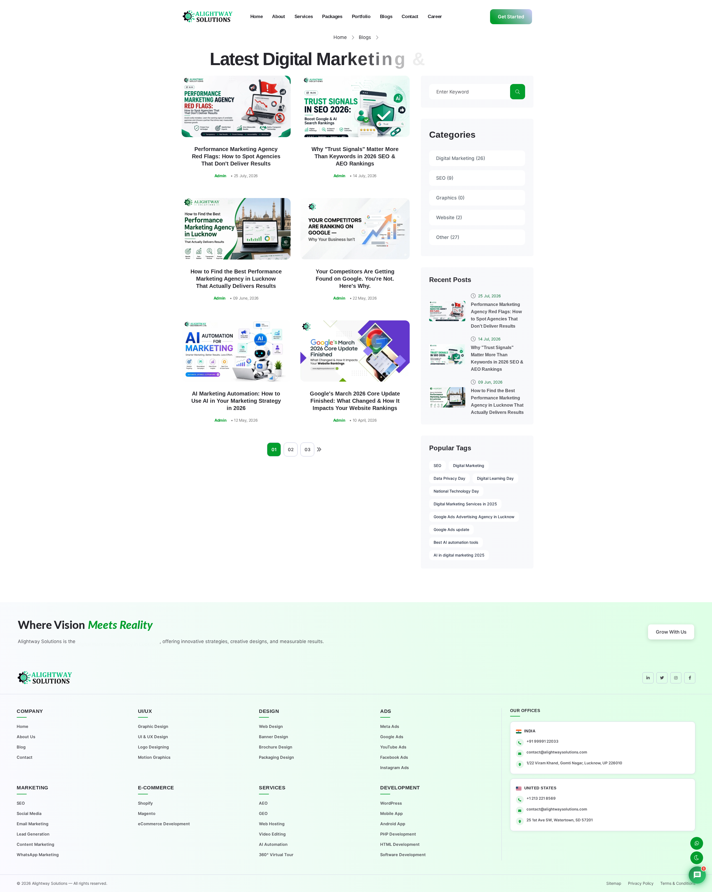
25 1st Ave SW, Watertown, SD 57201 (559, 820)
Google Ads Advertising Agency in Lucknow (474, 516)
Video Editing (272, 834)
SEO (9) (444, 178)
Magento (146, 813)
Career (435, 16)
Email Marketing (32, 823)
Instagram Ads (394, 767)
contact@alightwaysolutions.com (556, 752)
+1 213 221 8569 (541, 798)
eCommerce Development (164, 823)
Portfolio (361, 16)
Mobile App (391, 813)
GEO (263, 813)
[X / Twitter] (662, 677)
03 (307, 449)
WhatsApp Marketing (38, 854)
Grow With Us (671, 632)
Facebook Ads (394, 757)
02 (291, 449)
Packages (332, 16)
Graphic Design (153, 726)
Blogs (386, 16)
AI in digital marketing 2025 (459, 555)
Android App (392, 823)
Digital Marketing (468, 465)
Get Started (511, 16)
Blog (21, 747)
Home (256, 16)
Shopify (145, 803)
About (278, 16)
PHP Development (398, 834)
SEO (437, 465)
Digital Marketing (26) (460, 158)
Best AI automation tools (456, 542)
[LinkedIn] (648, 677)
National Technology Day (456, 491)
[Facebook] (689, 677)
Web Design (271, 726)
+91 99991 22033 (542, 741)
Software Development (403, 854)
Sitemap (613, 883)
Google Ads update (451, 529)
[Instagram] (675, 677)
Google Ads (391, 736)
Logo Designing (153, 747)
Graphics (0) (450, 198)
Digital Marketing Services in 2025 (465, 503)
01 (274, 449)
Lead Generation (33, 834)
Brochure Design (275, 747)
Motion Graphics (154, 757)
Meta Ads (389, 726)
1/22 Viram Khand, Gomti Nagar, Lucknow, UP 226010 (574, 763)
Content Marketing (35, 844)
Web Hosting (272, 823)
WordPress (391, 803)
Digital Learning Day (495, 478)
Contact (410, 16)
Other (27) (447, 237)
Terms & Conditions (677, 883)
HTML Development (400, 844)
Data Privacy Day (449, 478)
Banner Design (273, 736)
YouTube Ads (393, 747)
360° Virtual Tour (276, 854)
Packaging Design (276, 757)
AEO (263, 803)
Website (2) (449, 217)
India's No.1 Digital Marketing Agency (118, 644)
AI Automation (273, 844)
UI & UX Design (153, 736)
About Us (26, 736)
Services (304, 16)
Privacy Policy (641, 883)
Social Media (29, 813)
